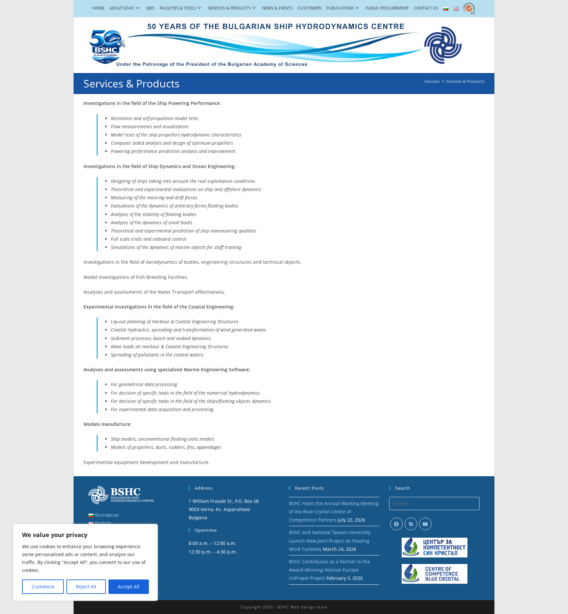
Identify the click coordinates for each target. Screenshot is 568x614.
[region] (85, 562)
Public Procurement (387, 8)
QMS (150, 8)
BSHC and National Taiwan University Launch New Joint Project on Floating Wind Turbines (329, 540)
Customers (309, 8)
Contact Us (426, 8)
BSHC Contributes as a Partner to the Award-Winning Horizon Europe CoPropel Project (329, 569)
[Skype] (411, 524)
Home (99, 8)
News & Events (277, 8)
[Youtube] (425, 524)
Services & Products (229, 8)
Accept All (128, 586)
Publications (340, 8)
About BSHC (121, 8)
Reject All (86, 586)
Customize (43, 586)
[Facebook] (396, 524)
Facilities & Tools (178, 8)
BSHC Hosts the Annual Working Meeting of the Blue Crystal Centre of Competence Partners (334, 511)
